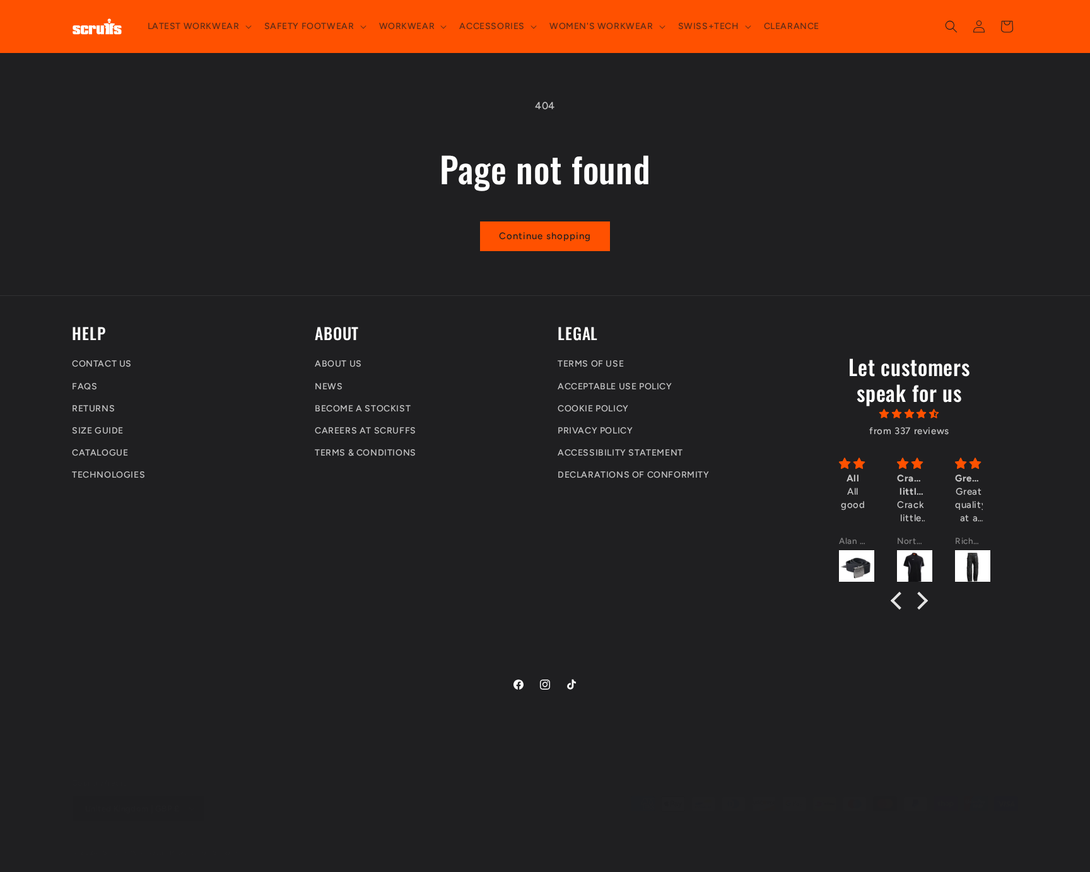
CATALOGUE (100, 453)
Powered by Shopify (205, 853)
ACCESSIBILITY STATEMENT (620, 453)
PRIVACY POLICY (595, 430)
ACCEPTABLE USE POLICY (615, 386)
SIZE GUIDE (98, 430)
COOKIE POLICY (593, 408)
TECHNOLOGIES (108, 475)
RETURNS (93, 408)
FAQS (84, 386)
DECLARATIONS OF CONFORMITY (634, 475)
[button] (198, 26)
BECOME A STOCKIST (363, 408)
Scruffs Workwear (135, 853)
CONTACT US (102, 364)
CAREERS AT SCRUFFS (365, 430)
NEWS (329, 386)
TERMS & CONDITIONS (365, 453)
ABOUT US (338, 364)
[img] (910, 414)
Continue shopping (545, 236)
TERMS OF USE (591, 364)
